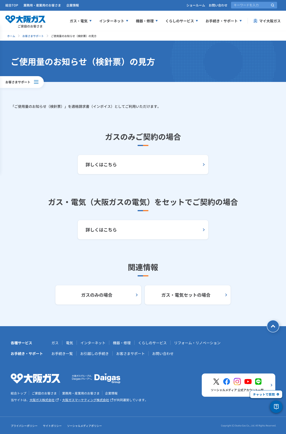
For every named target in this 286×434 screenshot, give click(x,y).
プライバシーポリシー (24, 426)
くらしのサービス (179, 20)
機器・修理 (145, 20)
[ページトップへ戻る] (273, 326)
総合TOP (11, 5)
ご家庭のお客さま (44, 393)
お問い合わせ (218, 5)
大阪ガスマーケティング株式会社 (85, 400)
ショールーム (195, 5)
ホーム (11, 36)
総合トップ (18, 393)
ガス (55, 342)
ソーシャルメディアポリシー (84, 426)
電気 (69, 342)
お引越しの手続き (94, 353)
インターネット (111, 20)
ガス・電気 (79, 20)
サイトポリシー (52, 426)
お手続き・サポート (222, 20)
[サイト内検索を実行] (272, 5)
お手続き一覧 (62, 353)
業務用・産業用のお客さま (42, 5)
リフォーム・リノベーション (197, 342)
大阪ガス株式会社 (42, 400)
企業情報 (72, 5)
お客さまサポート (33, 36)
